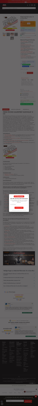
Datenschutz (24, 210)
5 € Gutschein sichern (19, 207)
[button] (2, 404)
